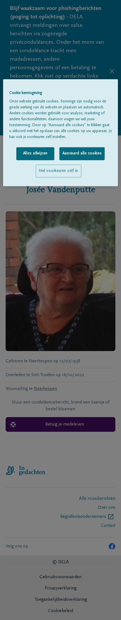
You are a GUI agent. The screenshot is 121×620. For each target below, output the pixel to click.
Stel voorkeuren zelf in (58, 171)
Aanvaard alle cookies (82, 153)
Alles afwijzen (35, 153)
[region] (60, 132)
